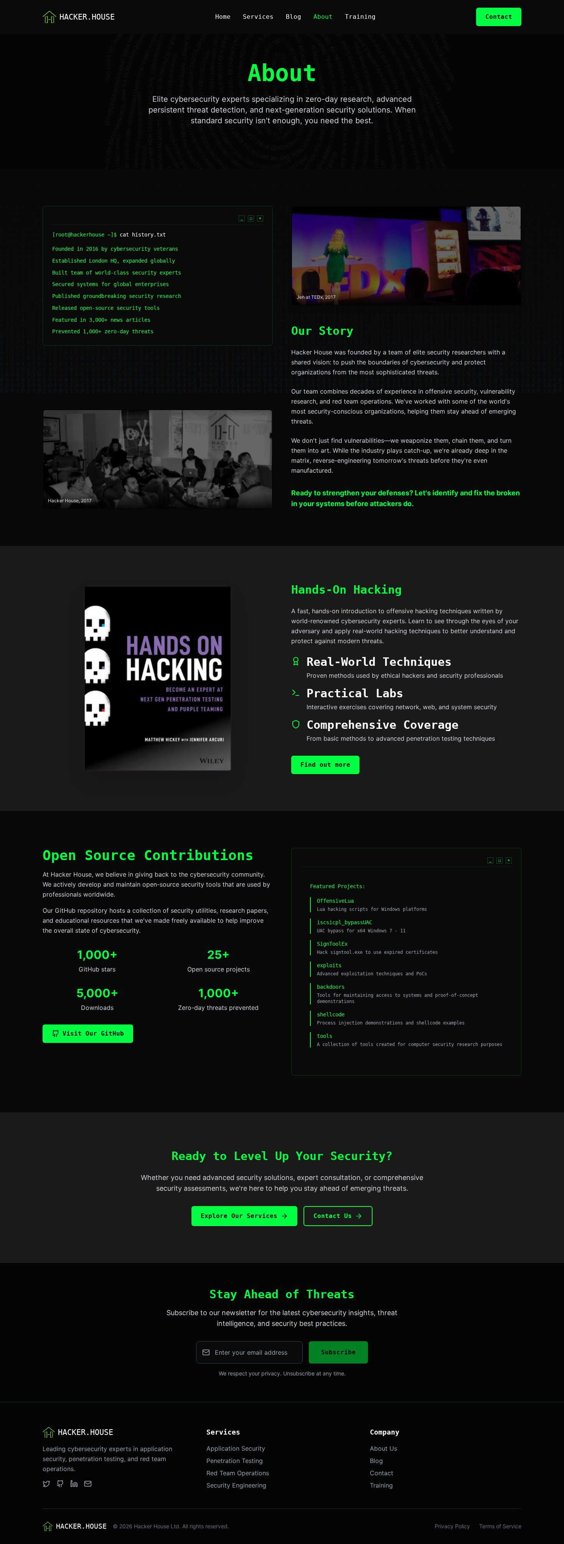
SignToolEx (332, 944)
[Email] (88, 1484)
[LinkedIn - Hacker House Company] (74, 1484)
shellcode (331, 1014)
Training (360, 16)
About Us (383, 1448)
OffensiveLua (335, 901)
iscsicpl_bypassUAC (344, 922)
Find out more (325, 764)
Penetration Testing (234, 1461)
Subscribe (338, 1352)
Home (223, 16)
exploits (329, 965)
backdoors (331, 987)
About (323, 16)
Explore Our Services (239, 1216)
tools (324, 1036)
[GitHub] (60, 1484)
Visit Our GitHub (93, 1033)
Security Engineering (236, 1485)
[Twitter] (46, 1484)
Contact (498, 16)
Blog (293, 16)
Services (258, 16)
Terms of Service (500, 1526)
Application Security (235, 1448)
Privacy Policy (452, 1526)
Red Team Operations (237, 1473)
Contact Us (332, 1216)
